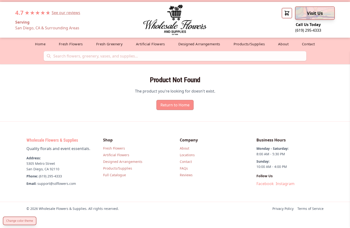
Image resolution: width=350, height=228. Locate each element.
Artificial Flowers (150, 43)
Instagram (285, 183)
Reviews (186, 175)
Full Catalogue (114, 175)
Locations (187, 155)
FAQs (184, 168)
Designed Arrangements (199, 43)
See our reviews (66, 12)
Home (40, 43)
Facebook (265, 183)
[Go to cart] (287, 13)
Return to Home (175, 105)
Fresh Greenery (109, 43)
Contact (308, 43)
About (283, 43)
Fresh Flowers (71, 43)
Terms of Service (310, 208)
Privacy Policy (283, 208)
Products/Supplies (249, 43)
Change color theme (19, 221)
